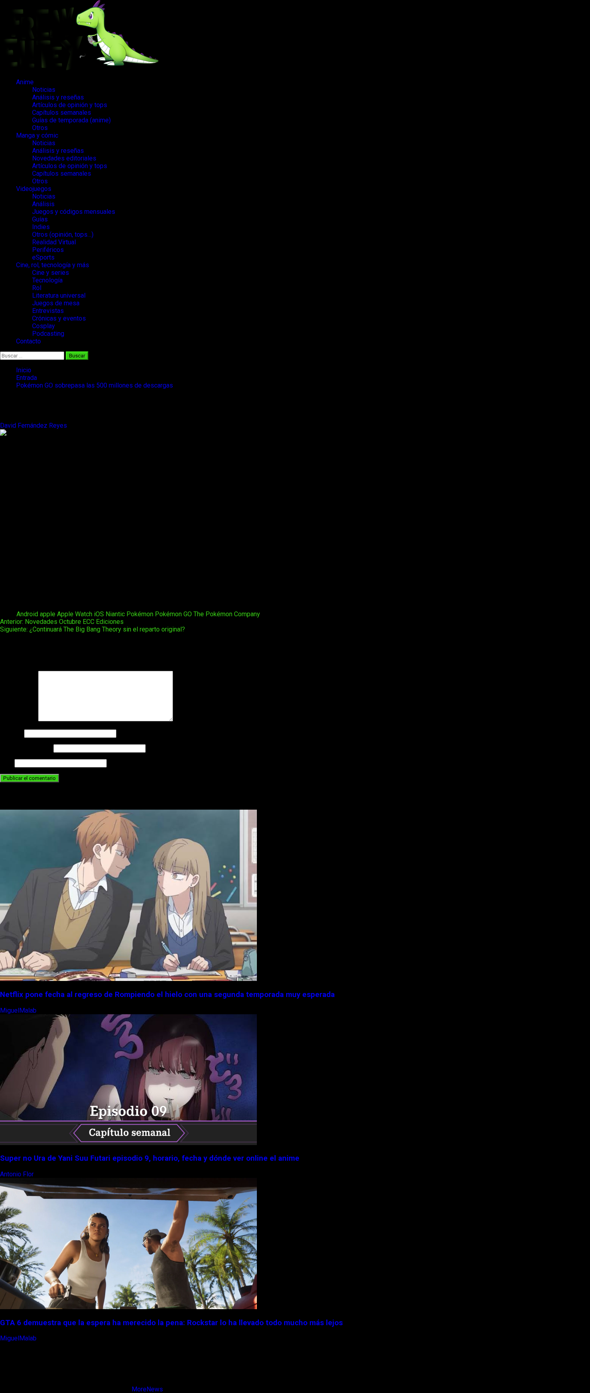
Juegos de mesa (55, 303)
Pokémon (139, 614)
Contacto (28, 341)
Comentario (18, 719)
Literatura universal (58, 295)
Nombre (11, 733)
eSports (43, 257)
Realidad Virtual (54, 242)
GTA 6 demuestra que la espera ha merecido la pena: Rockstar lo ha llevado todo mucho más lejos (171, 1322)
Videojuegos (33, 189)
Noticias (43, 89)
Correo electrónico (26, 748)
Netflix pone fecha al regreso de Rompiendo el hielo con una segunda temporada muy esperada (167, 994)
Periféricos (48, 250)
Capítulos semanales (61, 112)
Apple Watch (74, 614)
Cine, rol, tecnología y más (52, 265)
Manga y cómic (37, 135)
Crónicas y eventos (59, 318)
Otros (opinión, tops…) (63, 234)
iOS (99, 614)
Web (6, 763)
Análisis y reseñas (58, 97)
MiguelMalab (19, 1010)
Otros (40, 128)
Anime (25, 82)
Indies (41, 227)
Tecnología (47, 280)
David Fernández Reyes (34, 425)
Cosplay (43, 326)
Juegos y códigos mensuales (73, 211)
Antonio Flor (17, 1174)
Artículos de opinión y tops (69, 105)
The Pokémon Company (226, 614)
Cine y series (50, 272)
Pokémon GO (173, 614)
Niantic (115, 614)
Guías (40, 219)
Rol (36, 288)
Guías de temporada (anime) (71, 120)
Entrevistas (48, 311)
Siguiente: (92, 629)
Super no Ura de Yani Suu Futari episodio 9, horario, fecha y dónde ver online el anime (149, 1158)
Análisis (43, 204)
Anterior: (62, 621)
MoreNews (147, 1389)
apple (47, 614)
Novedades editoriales (64, 158)
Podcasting (48, 333)
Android (27, 614)
